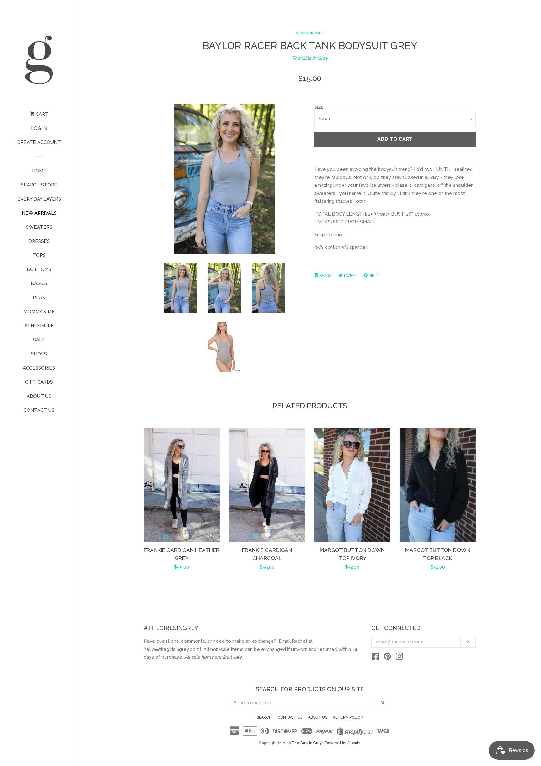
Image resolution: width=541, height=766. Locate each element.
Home (39, 171)
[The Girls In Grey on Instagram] (399, 658)
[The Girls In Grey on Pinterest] (387, 658)
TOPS (39, 255)
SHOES (39, 354)
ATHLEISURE (39, 326)
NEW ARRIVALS (39, 213)
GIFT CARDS (39, 382)
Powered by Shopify (342, 743)
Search (264, 717)
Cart (41, 114)
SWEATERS (39, 227)
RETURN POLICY (348, 717)
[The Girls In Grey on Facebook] (375, 658)
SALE (39, 340)
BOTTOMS (39, 269)
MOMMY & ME (39, 311)
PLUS (39, 297)
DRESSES (39, 241)
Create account (39, 142)
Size (318, 107)
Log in (39, 128)
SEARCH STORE (39, 185)
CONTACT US (38, 410)
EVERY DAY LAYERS (39, 199)
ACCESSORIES (39, 368)
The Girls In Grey (310, 58)
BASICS (39, 283)
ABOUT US (39, 396)
